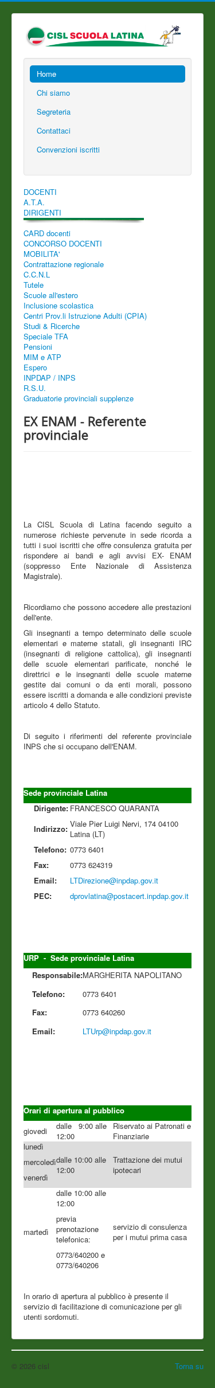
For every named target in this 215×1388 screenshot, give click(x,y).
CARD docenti (47, 233)
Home (46, 73)
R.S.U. (35, 388)
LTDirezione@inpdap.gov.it (114, 880)
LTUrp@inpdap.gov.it (117, 1031)
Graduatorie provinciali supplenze (79, 398)
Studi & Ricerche (52, 326)
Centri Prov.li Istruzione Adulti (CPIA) (85, 316)
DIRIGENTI (42, 213)
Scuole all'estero (51, 295)
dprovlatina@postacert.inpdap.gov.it (129, 895)
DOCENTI (40, 192)
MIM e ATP (42, 357)
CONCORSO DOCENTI (63, 243)
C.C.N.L (37, 274)
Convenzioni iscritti (68, 149)
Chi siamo (53, 92)
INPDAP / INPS (50, 378)
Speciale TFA (46, 336)
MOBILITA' (42, 254)
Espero (35, 367)
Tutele (34, 285)
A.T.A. (34, 202)
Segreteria (54, 111)
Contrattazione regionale (64, 264)
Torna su (189, 1365)
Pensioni (38, 347)
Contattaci (54, 130)
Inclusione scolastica (58, 305)
